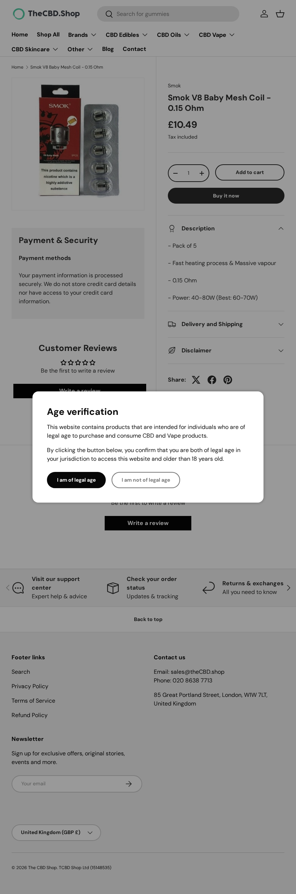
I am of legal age (76, 480)
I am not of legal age (146, 480)
